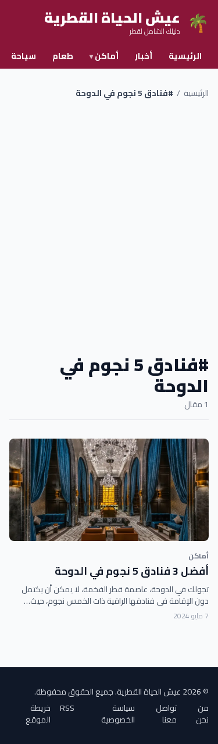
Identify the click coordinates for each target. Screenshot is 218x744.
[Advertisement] (109, 227)
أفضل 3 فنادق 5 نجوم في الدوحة (132, 571)
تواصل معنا (166, 713)
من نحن (202, 713)
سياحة (23, 55)
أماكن (104, 55)
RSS (67, 708)
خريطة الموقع (38, 713)
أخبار (143, 55)
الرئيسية (185, 55)
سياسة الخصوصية (118, 713)
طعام (62, 55)
